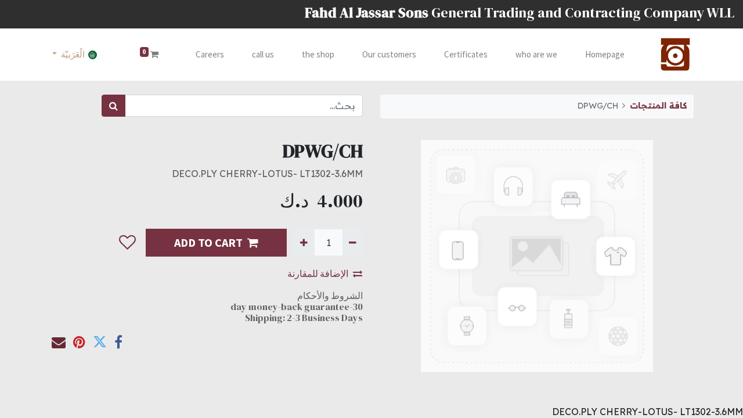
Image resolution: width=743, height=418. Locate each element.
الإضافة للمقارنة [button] (317, 273)
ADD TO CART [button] (208, 242)
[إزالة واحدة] (352, 242)
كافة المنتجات (658, 105)
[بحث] (113, 106)
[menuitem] (605, 55)
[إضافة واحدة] (304, 242)
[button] (127, 242)
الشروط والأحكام (330, 295)
